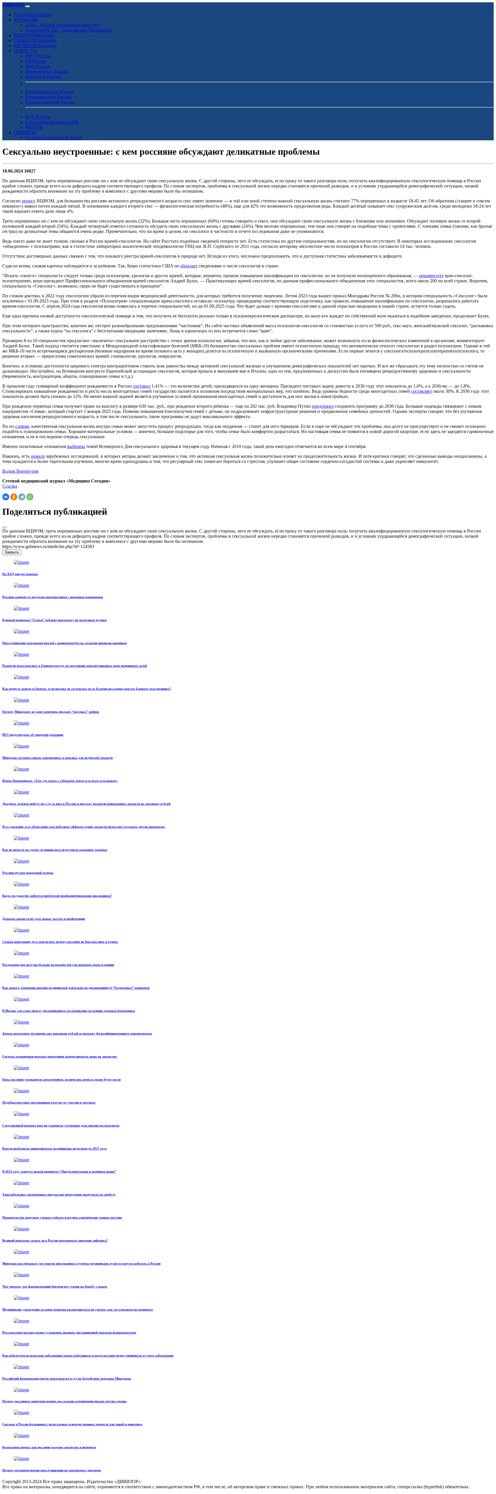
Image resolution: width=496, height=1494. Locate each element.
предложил (323, 406)
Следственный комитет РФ (52, 122)
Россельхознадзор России (50, 101)
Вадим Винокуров (20, 471)
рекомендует (431, 275)
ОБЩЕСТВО (34, 40)
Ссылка (9, 486)
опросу (29, 200)
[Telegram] (21, 496)
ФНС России (38, 55)
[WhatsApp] (29, 496)
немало (38, 456)
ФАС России (37, 66)
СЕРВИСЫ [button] (25, 132)
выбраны (76, 446)
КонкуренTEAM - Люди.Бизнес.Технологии (68, 30)
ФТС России (37, 116)
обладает (188, 265)
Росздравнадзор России (48, 96)
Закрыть (12, 552)
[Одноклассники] (13, 496)
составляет (421, 391)
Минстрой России (43, 76)
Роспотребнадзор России (49, 91)
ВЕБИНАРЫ (34, 35)
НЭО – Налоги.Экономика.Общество (62, 24)
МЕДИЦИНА (35, 45)
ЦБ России (35, 61)
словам (22, 426)
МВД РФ (34, 127)
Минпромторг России (46, 71)
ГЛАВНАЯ (32, 14)
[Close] (4, 527)
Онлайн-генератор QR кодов (53, 137)
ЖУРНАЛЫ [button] (26, 19)
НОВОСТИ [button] (25, 50)
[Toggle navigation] (27, 6)
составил (141, 386)
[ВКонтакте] (5, 496)
